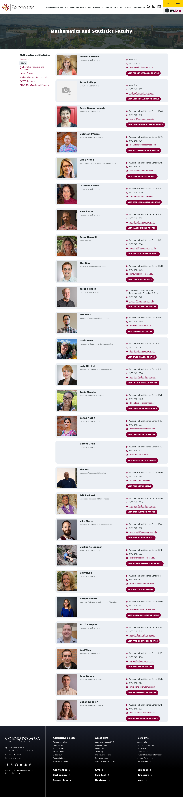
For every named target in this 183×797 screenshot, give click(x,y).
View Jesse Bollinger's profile (143, 99)
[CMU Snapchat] (25, 765)
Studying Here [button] (77, 7)
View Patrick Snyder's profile (143, 641)
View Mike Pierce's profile (141, 538)
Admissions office (60, 742)
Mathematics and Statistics (35, 55)
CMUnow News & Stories (105, 761)
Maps (140, 780)
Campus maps (101, 745)
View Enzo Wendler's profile (142, 693)
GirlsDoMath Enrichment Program (34, 85)
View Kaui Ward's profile (140, 667)
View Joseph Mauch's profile (142, 307)
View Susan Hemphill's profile (143, 254)
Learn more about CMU (104, 742)
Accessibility (142, 742)
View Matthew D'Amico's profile (143, 151)
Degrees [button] (23, 59)
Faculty (23, 63)
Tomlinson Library (102, 758)
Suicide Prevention (145, 758)
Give (178, 3)
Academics (99, 748)
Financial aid (58, 745)
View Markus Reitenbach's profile (145, 564)
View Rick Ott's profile (139, 486)
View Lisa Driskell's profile (142, 176)
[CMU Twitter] (12, 765)
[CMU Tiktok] (30, 765)
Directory (154, 6)
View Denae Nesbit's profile (141, 434)
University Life (101, 752)
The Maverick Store (103, 755)
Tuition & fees (58, 752)
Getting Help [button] (94, 7)
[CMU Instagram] (16, 765)
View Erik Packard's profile (141, 512)
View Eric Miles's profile (140, 331)
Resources (139, 7)
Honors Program (27, 73)
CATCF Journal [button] (26, 81)
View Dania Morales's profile (142, 409)
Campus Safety (143, 752)
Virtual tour (57, 755)
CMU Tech (100, 775)
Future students (59, 758)
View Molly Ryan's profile (140, 589)
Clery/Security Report (146, 745)
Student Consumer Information (149, 755)
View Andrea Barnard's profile (143, 73)
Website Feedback (144, 761)
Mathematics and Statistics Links (34, 77)
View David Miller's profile (141, 357)
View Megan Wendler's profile (143, 718)
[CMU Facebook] (7, 765)
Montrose (101, 780)
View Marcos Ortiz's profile (142, 460)
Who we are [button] (110, 7)
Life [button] (125, 7)
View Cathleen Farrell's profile (144, 202)
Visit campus (60, 775)
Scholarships (58, 748)
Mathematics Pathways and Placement (32, 68)
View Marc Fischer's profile (141, 228)
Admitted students (60, 761)
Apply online (60, 770)
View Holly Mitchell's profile (142, 383)
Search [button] (148, 6)
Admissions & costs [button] (56, 7)
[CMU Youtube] (21, 765)
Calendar (159, 6)
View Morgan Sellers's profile (143, 615)
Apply (167, 3)
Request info (60, 780)
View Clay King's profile (140, 280)
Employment (142, 748)
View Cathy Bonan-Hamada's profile (145, 125)
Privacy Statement (12, 773)
